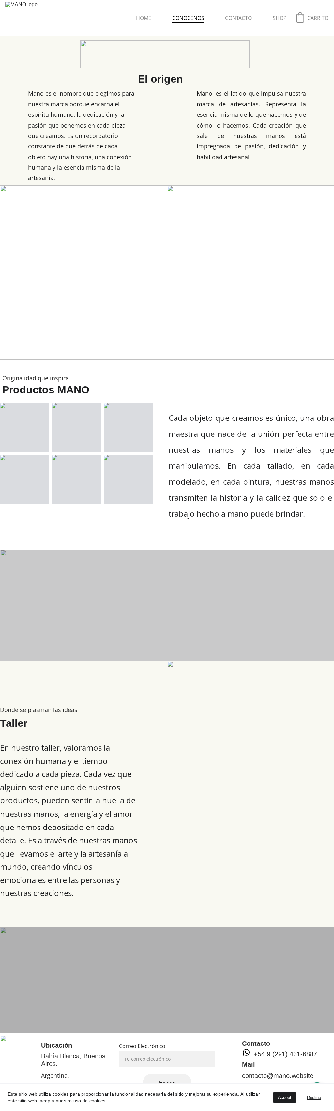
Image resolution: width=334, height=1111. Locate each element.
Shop (280, 18)
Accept (284, 1097)
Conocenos (188, 18)
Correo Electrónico (142, 1046)
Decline (314, 1097)
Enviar (167, 1082)
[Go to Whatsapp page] (246, 1052)
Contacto (238, 18)
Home (143, 18)
